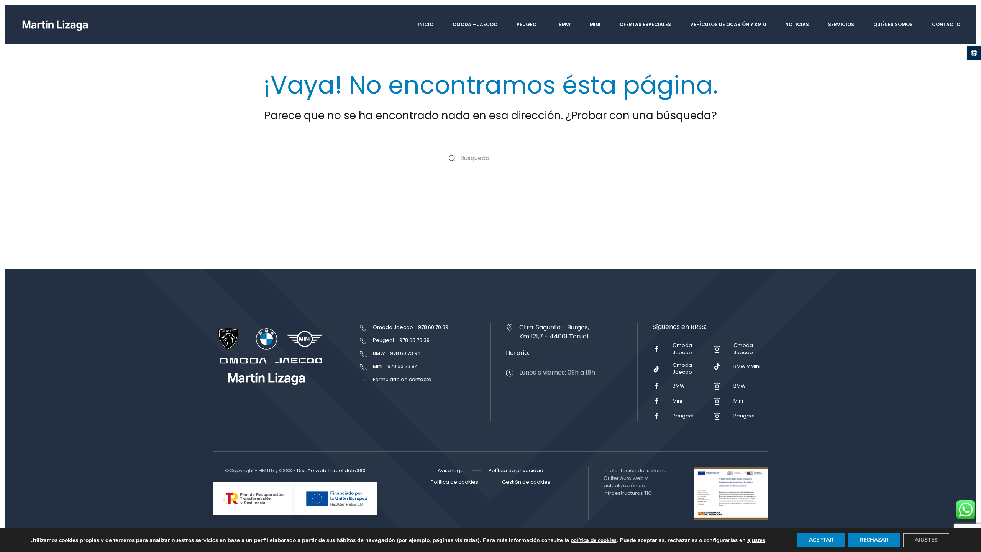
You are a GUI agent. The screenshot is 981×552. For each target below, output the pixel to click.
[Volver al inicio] (55, 24)
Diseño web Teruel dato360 (331, 470)
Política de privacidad (516, 470)
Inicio (425, 24)
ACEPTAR (821, 540)
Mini (595, 24)
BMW (565, 24)
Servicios (841, 24)
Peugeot (528, 24)
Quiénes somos (893, 24)
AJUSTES (926, 540)
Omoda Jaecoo (682, 349)
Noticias (797, 24)
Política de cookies (454, 482)
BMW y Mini (746, 366)
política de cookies (594, 540)
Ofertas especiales (645, 24)
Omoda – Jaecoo (475, 24)
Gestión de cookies (526, 482)
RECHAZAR (874, 540)
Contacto (946, 24)
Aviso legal (451, 470)
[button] (974, 53)
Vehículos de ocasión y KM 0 (728, 24)
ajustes (756, 540)
